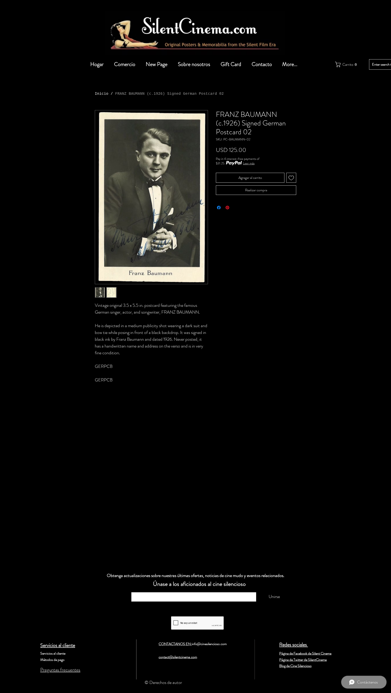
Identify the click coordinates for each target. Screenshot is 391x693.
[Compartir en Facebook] (219, 207)
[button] (345, 64)
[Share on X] (236, 207)
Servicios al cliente (57, 645)
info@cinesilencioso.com (209, 643)
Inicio (101, 94)
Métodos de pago (52, 659)
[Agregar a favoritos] (291, 178)
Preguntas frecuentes (60, 669)
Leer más (249, 163)
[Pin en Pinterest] (227, 207)
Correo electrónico (151, 590)
